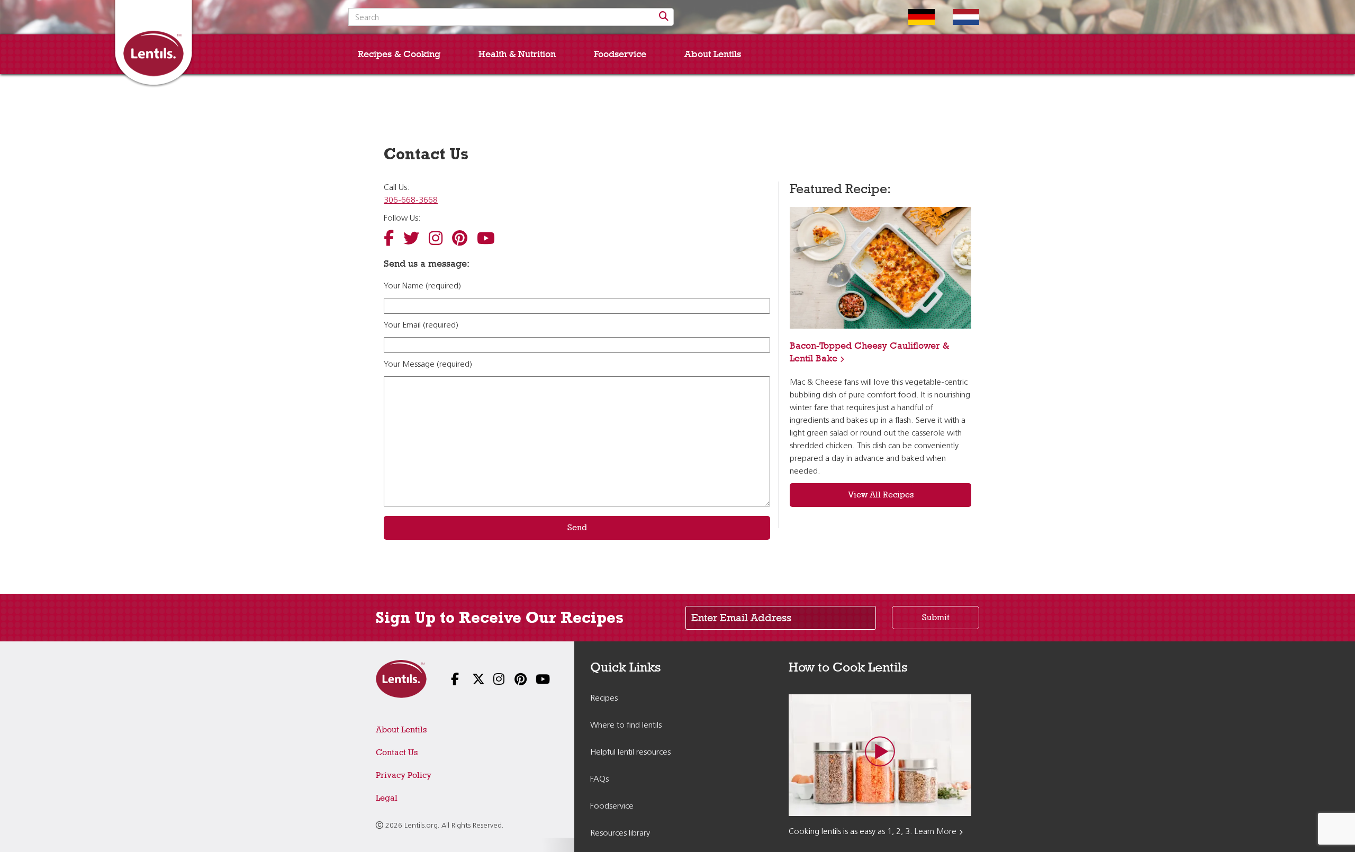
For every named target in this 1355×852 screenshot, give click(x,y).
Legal (387, 798)
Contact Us (397, 752)
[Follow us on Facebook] (393, 242)
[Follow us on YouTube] (490, 242)
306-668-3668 (411, 200)
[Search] (664, 17)
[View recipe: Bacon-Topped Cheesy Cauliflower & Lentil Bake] (880, 268)
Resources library (620, 833)
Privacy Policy (403, 775)
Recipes (604, 698)
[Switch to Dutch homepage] (958, 17)
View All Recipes (881, 495)
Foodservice (620, 54)
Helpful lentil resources (630, 752)
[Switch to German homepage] (913, 17)
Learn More (935, 832)
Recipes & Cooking (399, 54)
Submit (936, 617)
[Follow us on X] (471, 680)
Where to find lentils (626, 725)
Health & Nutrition (517, 54)
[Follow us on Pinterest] (464, 242)
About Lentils (712, 54)
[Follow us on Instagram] (440, 242)
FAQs (599, 779)
